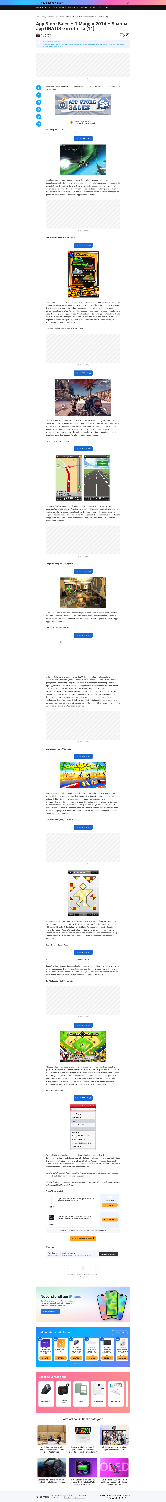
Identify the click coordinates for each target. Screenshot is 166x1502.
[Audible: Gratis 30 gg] (61, 1342)
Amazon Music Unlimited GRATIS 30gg (45, 1351)
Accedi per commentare (108, 1254)
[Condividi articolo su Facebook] (38, 87)
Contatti (109, 1495)
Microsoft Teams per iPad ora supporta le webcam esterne (114, 1448)
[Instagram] (116, 1498)
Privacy (119, 1495)
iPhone (38, 7)
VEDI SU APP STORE (83, 138)
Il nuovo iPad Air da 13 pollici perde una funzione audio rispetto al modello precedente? (83, 1449)
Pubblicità (126, 1495)
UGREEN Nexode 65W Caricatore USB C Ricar (76, 1351)
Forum (92, 7)
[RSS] (128, 1498)
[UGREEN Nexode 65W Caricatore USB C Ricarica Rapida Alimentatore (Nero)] (76, 1342)
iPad (46, 7)
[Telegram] (122, 1498)
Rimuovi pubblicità (83, 79)
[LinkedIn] (125, 1498)
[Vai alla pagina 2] (77, 1363)
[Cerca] (41, 2)
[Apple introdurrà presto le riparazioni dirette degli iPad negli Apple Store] (52, 1435)
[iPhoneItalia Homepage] (52, 2)
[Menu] (37, 2)
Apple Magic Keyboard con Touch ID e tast (91, 1351)
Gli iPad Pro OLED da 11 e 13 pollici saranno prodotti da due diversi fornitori (114, 1482)
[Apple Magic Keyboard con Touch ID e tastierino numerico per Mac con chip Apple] (92, 1342)
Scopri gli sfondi (49, 1311)
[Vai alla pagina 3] (79, 1363)
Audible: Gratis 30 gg (60, 1350)
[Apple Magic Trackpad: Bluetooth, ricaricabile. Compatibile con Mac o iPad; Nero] (107, 1342)
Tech (99, 7)
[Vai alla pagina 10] (91, 1363)
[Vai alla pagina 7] (86, 1363)
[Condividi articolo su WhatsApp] (38, 116)
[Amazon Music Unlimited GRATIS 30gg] (45, 1342)
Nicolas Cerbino (46, 34)
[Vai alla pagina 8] (88, 1363)
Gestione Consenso (79, 1498)
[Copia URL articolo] (38, 124)
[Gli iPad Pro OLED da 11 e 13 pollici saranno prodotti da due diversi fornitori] (114, 1467)
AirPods (62, 7)
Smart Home (82, 7)
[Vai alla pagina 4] (81, 1363)
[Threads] (119, 1498)
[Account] (128, 3)
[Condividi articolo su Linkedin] (38, 102)
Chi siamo (102, 1495)
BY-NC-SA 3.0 (67, 1498)
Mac (53, 7)
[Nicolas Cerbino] (38, 35)
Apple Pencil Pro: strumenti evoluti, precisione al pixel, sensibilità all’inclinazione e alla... (76, 1200)
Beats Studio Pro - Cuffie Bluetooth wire (122, 1351)
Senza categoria (52, 17)
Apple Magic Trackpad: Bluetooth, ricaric (107, 1351)
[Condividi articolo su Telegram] (38, 109)
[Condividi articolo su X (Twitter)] (38, 95)
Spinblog (62, 1496)
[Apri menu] (62, 3)
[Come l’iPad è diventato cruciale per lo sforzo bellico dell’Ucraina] (52, 1467)
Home (38, 17)
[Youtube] (113, 1498)
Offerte (107, 7)
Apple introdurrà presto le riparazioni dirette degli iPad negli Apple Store (52, 1449)
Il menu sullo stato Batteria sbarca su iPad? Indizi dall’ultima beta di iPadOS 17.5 (83, 1482)
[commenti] (121, 35)
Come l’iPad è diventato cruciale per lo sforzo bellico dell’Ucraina (52, 1481)
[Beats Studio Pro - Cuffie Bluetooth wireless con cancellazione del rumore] (123, 1342)
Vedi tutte (120, 1333)
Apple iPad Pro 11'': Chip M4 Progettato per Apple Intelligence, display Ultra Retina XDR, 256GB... (74, 1217)
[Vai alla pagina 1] (75, 1363)
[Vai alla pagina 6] (84, 1363)
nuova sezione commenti (54, 46)
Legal (114, 1495)
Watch (70, 7)
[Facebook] (107, 1498)
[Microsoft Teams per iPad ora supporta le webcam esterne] (114, 1435)
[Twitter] (110, 1498)
